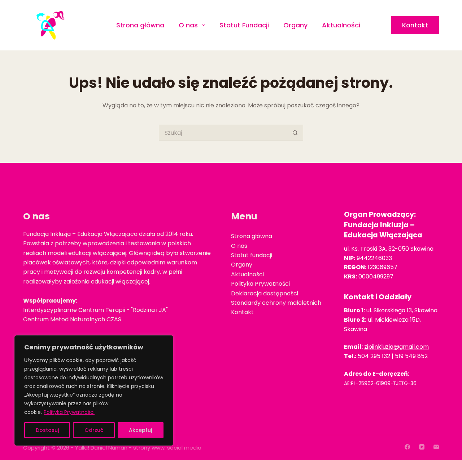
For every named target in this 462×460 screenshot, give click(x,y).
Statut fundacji (251, 255)
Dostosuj (47, 430)
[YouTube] (421, 447)
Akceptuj (140, 430)
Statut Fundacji (244, 25)
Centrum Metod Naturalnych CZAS (72, 319)
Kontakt (415, 25)
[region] (93, 390)
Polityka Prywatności (69, 412)
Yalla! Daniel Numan (101, 447)
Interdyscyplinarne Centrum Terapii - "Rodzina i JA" (95, 310)
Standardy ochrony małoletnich (276, 303)
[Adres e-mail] (436, 447)
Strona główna (140, 25)
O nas (188, 25)
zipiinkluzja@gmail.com (396, 347)
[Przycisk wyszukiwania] (295, 133)
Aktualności (341, 25)
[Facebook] (407, 447)
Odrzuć (93, 430)
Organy (295, 25)
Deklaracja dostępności (264, 293)
